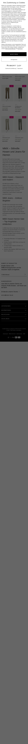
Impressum (20, 48)
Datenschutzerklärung (10, 48)
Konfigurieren (14, 59)
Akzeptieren (14, 54)
